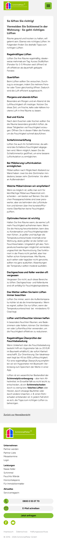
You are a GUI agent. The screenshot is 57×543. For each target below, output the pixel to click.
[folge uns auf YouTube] (13, 524)
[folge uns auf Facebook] (6, 524)
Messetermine (10, 456)
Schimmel (8, 472)
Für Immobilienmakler (14, 483)
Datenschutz (21, 532)
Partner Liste (10, 452)
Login (6, 460)
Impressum (8, 532)
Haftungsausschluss (39, 532)
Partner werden (11, 449)
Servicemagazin (11, 492)
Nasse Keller (9, 469)
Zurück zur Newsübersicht (17, 414)
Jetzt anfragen (28, 515)
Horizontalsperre (12, 480)
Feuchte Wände (11, 476)
